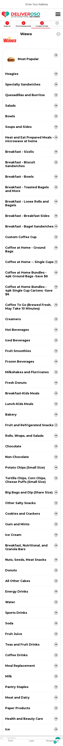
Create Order (42, 24)
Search (7, 24)
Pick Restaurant (23, 24)
